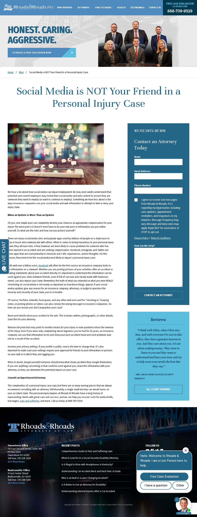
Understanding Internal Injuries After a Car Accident (88, 491)
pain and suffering (29, 400)
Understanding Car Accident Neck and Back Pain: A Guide (91, 471)
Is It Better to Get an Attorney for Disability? (84, 484)
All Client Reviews (158, 389)
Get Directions (16, 461)
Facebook (43, 265)
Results (121, 7)
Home (10, 72)
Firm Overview (64, 7)
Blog (21, 72)
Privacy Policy (141, 238)
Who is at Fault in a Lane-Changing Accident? (85, 477)
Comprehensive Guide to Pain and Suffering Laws (87, 451)
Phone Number (142, 185)
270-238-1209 (24, 458)
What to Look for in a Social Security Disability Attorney (90, 458)
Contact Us (155, 7)
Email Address (142, 171)
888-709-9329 (179, 11)
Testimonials (137, 7)
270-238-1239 (24, 479)
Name (137, 156)
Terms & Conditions (161, 238)
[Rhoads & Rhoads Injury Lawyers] (29, 7)
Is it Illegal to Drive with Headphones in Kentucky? (87, 464)
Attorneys (83, 7)
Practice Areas (103, 7)
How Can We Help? (144, 245)
